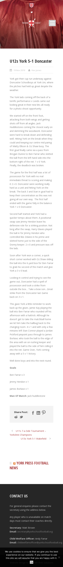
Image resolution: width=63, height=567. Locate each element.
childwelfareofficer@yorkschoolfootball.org (39, 542)
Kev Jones (36, 70)
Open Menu (52, 23)
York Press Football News (29, 465)
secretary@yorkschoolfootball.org (35, 531)
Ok (31, 562)
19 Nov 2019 (19, 70)
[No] (59, 557)
